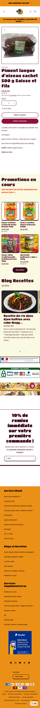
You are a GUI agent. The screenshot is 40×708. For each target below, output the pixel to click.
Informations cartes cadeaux (13, 596)
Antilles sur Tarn (13, 691)
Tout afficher (20, 270)
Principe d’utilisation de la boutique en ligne (18, 506)
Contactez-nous (8, 538)
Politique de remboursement (15, 694)
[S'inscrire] (33, 458)
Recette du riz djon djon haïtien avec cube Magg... (18, 319)
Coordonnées (35, 700)
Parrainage (7, 529)
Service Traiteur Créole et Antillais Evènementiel (19, 552)
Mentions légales (25, 700)
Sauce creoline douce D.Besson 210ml (27, 225)
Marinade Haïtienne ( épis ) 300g (28, 257)
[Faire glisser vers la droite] (24, 351)
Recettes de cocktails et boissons (14, 571)
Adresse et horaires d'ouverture (13, 524)
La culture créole (9, 561)
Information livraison (10, 601)
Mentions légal (8, 620)
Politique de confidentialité (31, 694)
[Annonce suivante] (36, 3)
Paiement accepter (9, 610)
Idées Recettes (8, 566)
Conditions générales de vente (11, 700)
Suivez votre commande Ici (12, 496)
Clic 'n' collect (8, 534)
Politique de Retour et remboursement (16, 624)
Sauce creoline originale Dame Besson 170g (9, 225)
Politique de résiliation (21, 703)
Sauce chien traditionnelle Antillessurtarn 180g (9, 258)
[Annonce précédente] (4, 3)
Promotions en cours (10, 575)
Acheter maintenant (20, 121)
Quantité (4, 99)
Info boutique (8, 515)
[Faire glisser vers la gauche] (15, 351)
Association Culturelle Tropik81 (13, 557)
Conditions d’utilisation (14, 697)
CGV (5, 615)
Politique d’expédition (27, 697)
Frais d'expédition (13, 95)
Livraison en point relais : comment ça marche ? (18, 510)
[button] (4, 11)
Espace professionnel (10, 520)
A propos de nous (9, 501)
